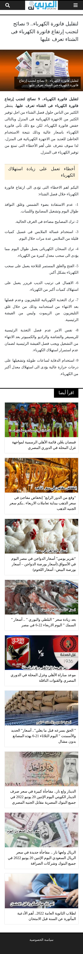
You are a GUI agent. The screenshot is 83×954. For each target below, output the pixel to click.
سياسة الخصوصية (41, 940)
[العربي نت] (41, 5)
